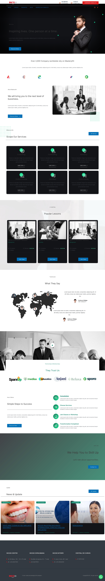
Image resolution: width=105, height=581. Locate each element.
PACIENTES (65, 1)
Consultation (64, 396)
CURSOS (75, 1)
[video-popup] (52, 345)
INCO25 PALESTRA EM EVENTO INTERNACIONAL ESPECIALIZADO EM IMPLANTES (51, 528)
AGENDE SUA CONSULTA (42, 7)
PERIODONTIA (78, 525)
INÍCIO (9, 7)
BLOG (31, 7)
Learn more (21, 165)
